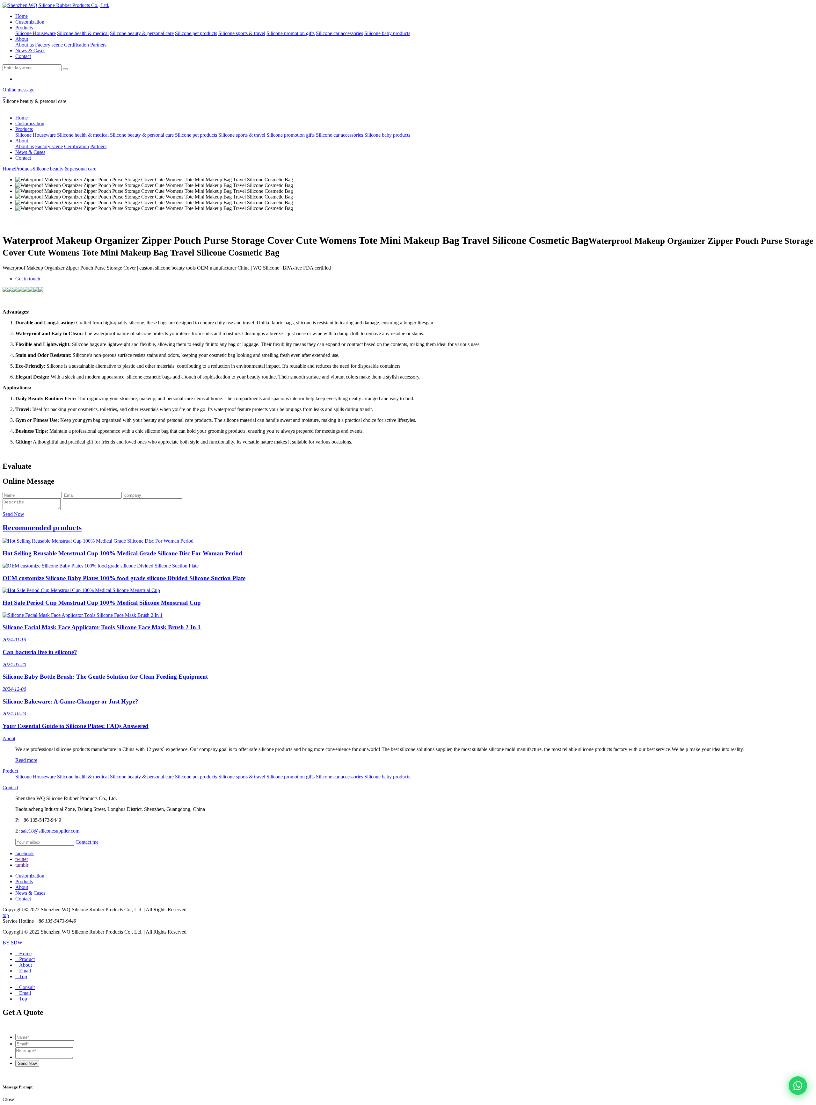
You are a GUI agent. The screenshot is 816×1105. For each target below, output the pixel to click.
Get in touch (27, 278)
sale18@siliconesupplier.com (50, 831)
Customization (29, 22)
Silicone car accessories (339, 33)
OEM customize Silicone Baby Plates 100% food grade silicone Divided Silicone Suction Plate (124, 578)
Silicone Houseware (35, 33)
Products (24, 27)
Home (21, 16)
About (21, 39)
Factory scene (49, 44)
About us (24, 44)
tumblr (21, 865)
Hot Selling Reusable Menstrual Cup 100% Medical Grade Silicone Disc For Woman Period (122, 553)
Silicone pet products (196, 33)
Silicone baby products (387, 33)
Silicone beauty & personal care (142, 33)
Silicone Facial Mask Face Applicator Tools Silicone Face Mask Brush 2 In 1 (102, 627)
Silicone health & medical (83, 33)
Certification (76, 44)
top (6, 915)
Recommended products (42, 528)
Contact (23, 56)
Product (10, 771)
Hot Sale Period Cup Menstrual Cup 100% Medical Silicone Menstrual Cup (102, 602)
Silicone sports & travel (241, 33)
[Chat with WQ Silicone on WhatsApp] (798, 1085)
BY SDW (12, 942)
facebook (24, 853)
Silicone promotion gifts (290, 33)
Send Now (13, 514)
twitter (21, 859)
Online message (18, 89)
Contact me (87, 842)
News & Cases (30, 50)
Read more (26, 760)
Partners (98, 44)
